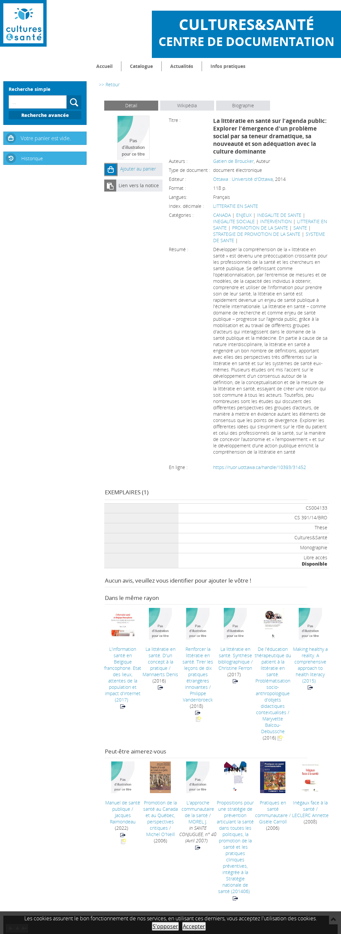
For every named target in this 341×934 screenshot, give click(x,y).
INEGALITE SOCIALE (234, 221)
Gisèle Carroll (273, 821)
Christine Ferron (235, 668)
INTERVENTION (276, 221)
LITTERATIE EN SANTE (235, 206)
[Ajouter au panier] (111, 169)
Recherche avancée (45, 115)
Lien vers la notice (139, 185)
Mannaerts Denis (160, 674)
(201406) (235, 846)
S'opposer (165, 926)
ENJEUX (244, 215)
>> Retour (109, 84)
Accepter (194, 926)
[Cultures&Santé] (23, 23)
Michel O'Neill (160, 834)
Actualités (181, 66)
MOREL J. (197, 821)
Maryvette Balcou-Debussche (273, 724)
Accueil (104, 66)
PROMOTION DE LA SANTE (260, 228)
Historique (32, 158)
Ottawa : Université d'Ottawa (243, 179)
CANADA (222, 215)
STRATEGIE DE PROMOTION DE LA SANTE (256, 234)
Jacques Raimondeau (123, 818)
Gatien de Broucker (233, 161)
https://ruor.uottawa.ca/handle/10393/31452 (259, 467)
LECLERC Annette (310, 815)
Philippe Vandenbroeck (198, 696)
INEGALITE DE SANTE (279, 215)
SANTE (300, 228)
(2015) (310, 665)
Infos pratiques (227, 66)
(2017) (122, 674)
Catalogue (141, 66)
